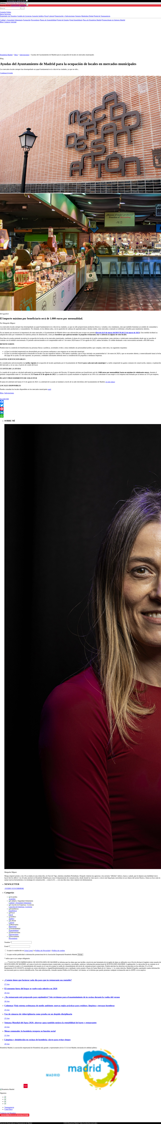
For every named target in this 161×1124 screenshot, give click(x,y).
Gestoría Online (5, 12)
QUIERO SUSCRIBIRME (14, 888)
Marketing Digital (87, 16)
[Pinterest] (80, 409)
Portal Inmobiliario (75, 20)
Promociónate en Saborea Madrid (113, 20)
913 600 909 (4, 399)
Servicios (7, 14)
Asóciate (13, 22)
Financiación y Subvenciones (65, 16)
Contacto (7, 22)
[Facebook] (80, 402)
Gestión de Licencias (24, 16)
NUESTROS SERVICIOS (16, 1)
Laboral (51, 16)
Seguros (78, 16)
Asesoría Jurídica (38, 16)
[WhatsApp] (80, 416)
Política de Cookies (6, 1122)
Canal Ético (8, 1109)
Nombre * (7, 942)
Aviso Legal (28, 950)
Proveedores (35, 20)
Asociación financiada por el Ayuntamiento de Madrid (16, 1123)
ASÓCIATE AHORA (18, 5)
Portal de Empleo (63, 20)
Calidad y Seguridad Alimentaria (11, 20)
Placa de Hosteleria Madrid (92, 20)
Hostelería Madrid (6, 55)
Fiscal (46, 16)
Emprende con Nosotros (8, 16)
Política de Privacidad (42, 950)
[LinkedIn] (80, 412)
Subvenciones (24, 55)
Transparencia (9, 1107)
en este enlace (110, 382)
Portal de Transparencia (102, 16)
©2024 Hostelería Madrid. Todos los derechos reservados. (81, 1123)
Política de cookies (58, 950)
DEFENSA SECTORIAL (15, 3)
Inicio (2, 14)
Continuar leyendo (6, 73)
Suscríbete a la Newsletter (14, 1115)
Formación (26, 20)
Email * (7, 946)
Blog (2, 22)
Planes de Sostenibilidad (48, 20)
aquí (49, 389)
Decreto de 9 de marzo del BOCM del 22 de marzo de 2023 (117, 333)
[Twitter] (80, 405)
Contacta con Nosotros (8, 1113)
